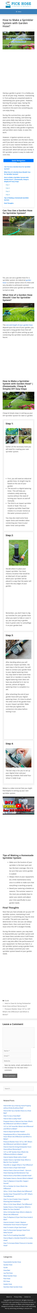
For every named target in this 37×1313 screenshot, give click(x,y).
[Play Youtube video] (18, 805)
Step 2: (8, 188)
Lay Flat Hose (8, 1273)
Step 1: (8, 185)
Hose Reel (6, 1270)
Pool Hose (6, 1279)
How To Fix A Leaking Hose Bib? (14, 1235)
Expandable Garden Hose (12, 1262)
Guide (7, 1001)
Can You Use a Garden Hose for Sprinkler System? (17, 168)
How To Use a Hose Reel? (11, 1116)
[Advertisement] (18, 71)
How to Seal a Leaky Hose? (12, 1119)
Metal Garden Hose (10, 1276)
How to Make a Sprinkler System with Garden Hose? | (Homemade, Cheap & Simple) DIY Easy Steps (16, 179)
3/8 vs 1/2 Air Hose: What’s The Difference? (17, 1204)
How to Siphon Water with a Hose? (15, 1157)
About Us (9, 1297)
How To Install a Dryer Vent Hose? (14, 1227)
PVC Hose (6, 1281)
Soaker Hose (7, 1284)
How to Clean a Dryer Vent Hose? (14, 1168)
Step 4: (8, 194)
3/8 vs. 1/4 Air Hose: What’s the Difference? (17, 1191)
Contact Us (27, 1297)
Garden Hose (7, 1265)
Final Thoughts (9, 203)
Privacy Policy (18, 1297)
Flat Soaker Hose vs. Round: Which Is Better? (18, 1178)
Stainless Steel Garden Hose (12, 1287)
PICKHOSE (18, 1300)
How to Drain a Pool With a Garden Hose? (17, 1176)
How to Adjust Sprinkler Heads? (14, 1132)
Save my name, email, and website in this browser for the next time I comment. (18, 1067)
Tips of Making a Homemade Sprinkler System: (16, 199)
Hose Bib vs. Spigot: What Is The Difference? (18, 1165)
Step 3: (8, 191)
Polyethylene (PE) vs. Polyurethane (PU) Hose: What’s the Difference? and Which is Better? (17, 1136)
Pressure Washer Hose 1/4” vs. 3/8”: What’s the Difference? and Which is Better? (17, 1012)
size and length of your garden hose (19, 325)
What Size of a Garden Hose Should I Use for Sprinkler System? (17, 173)
